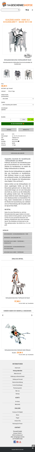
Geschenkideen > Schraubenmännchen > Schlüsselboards (14, 247)
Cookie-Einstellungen (17, 385)
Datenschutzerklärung (17, 382)
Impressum (17, 368)
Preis (2, 83)
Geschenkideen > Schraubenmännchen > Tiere (16, 234)
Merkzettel (26, 129)
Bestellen (3, 117)
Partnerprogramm (17, 388)
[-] (29, 119)
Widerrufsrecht (17, 373)
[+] (32, 119)
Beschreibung (17, 149)
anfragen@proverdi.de (19, 437)
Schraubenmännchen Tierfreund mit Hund (18, 298)
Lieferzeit (3, 91)
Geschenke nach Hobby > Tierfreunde (14, 252)
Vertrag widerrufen (17, 370)
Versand (11, 88)
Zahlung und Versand (17, 379)
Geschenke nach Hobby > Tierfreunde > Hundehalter (14, 242)
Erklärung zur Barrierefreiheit (17, 376)
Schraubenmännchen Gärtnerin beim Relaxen (18, 350)
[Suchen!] (19, 10)
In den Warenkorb (17, 124)
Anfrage (9, 129)
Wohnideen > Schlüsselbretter (12, 237)
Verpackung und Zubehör (17, 153)
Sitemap (17, 394)
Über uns (17, 391)
